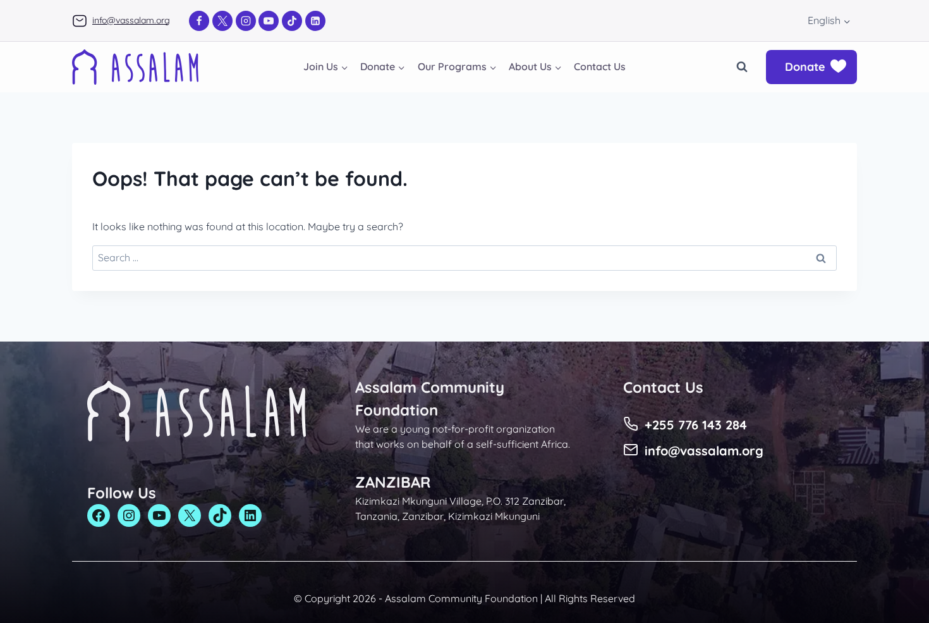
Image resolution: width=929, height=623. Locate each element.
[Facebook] (199, 21)
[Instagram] (246, 21)
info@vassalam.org (131, 20)
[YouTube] (268, 21)
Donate (805, 66)
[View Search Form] (742, 67)
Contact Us (600, 66)
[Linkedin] (315, 21)
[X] (222, 21)
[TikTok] (292, 21)
